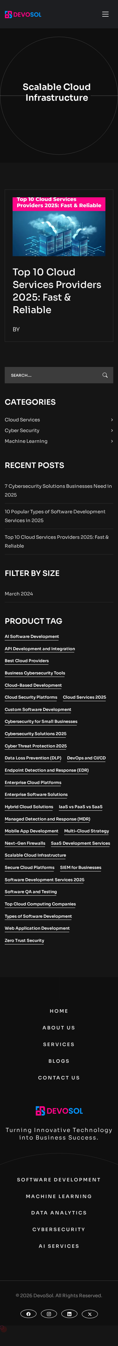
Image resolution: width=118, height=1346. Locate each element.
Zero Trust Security (24, 940)
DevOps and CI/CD (86, 758)
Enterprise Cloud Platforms (33, 782)
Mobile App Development (32, 831)
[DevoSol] (23, 14)
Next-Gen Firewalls (25, 843)
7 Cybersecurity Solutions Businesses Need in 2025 (58, 490)
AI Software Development (32, 636)
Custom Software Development (38, 709)
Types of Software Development (38, 916)
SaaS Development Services (80, 843)
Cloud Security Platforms (31, 697)
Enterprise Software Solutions (36, 794)
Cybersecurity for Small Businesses (41, 721)
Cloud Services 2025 (84, 697)
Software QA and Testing (31, 891)
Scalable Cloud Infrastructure (35, 855)
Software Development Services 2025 (44, 879)
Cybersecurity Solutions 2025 (35, 733)
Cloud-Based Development (33, 685)
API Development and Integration (40, 648)
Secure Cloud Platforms (29, 867)
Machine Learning (26, 441)
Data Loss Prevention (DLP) (33, 758)
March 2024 (19, 594)
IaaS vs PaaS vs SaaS (81, 806)
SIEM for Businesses (80, 867)
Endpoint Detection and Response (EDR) (47, 770)
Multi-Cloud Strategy (86, 831)
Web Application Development (37, 928)
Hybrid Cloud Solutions (29, 806)
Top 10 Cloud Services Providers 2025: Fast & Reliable (57, 541)
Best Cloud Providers (27, 660)
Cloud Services (22, 420)
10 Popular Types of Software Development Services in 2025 (55, 516)
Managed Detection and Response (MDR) (47, 819)
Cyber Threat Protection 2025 (36, 746)
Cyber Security (22, 430)
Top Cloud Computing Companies (40, 904)
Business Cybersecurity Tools (35, 673)
